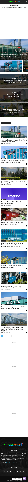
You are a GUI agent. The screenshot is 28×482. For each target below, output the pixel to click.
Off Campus (4, 52)
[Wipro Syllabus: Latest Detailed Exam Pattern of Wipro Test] (14, 110)
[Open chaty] (24, 478)
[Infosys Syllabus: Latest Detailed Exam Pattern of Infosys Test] (14, 95)
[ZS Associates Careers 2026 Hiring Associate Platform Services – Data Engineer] (14, 319)
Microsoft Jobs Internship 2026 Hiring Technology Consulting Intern (13, 182)
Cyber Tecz (3, 143)
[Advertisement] (14, 23)
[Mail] (14, 471)
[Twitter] (20, 471)
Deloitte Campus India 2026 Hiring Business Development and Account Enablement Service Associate (12, 244)
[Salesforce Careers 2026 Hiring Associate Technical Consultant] (14, 278)
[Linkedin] (11, 471)
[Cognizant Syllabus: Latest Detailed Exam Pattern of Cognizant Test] (14, 81)
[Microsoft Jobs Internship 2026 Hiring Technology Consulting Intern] (14, 173)
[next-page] (10, 336)
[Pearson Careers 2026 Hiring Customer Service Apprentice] (14, 194)
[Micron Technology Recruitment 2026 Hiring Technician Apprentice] (14, 298)
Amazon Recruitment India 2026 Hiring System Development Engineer (13, 161)
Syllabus (14, 78)
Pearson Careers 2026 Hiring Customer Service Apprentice (13, 202)
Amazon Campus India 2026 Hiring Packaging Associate (12, 266)
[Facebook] (4, 471)
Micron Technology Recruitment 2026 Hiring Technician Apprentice (13, 307)
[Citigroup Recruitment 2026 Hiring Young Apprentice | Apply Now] (14, 49)
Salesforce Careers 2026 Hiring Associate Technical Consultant (11, 287)
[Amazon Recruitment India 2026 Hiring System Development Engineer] (11, 66)
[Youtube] (23, 471)
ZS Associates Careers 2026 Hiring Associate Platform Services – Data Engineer (12, 329)
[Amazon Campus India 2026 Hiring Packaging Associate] (14, 257)
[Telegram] (17, 471)
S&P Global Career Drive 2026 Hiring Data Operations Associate (12, 223)
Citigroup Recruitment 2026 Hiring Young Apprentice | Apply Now (14, 141)
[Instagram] (7, 471)
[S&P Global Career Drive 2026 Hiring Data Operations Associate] (14, 214)
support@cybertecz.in (10, 462)
